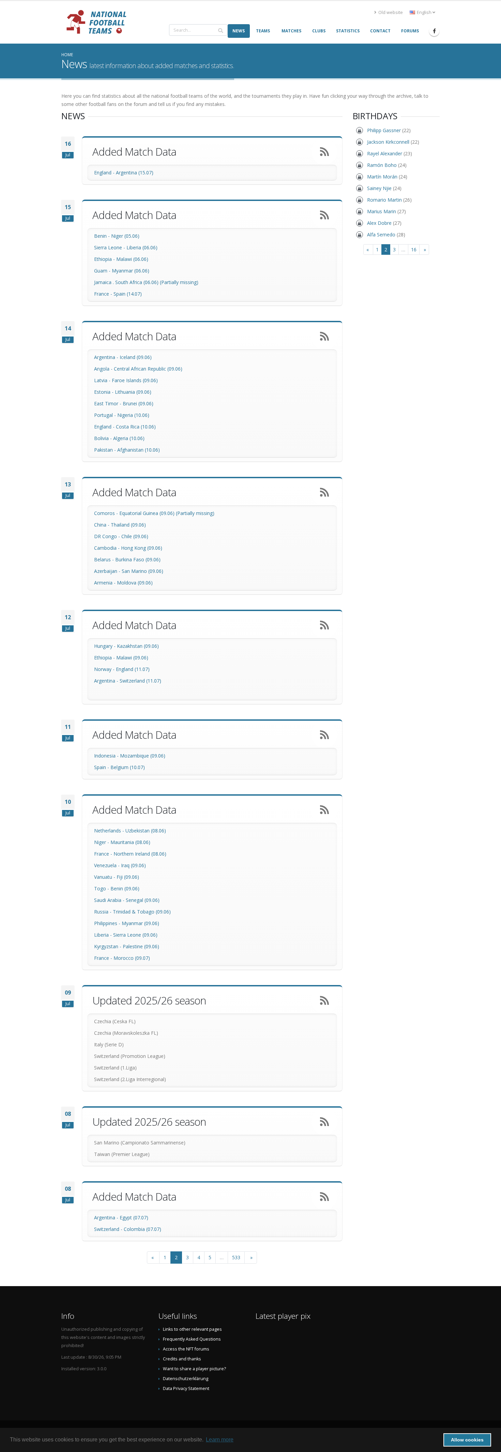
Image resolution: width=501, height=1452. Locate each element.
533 (236, 1257)
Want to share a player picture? (194, 1369)
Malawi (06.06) (132, 259)
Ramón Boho (382, 165)
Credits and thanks (182, 1359)
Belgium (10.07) (127, 767)
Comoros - (106, 513)
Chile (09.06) (134, 536)
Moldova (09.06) (135, 582)
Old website (390, 12)
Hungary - (105, 646)
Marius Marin (381, 211)
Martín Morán (382, 176)
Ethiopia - (105, 259)
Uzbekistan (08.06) (145, 830)
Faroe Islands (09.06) (135, 380)
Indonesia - (107, 755)
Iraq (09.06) (133, 865)
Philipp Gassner (384, 130)
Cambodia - (107, 548)
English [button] (424, 12)
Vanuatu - (105, 877)
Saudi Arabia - (110, 900)
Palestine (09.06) (141, 946)
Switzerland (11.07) (140, 680)
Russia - (103, 911)
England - (105, 172)
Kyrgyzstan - (108, 946)
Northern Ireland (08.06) (139, 853)
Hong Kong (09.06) (141, 548)
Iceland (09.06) (136, 357)
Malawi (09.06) (132, 657)
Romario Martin (384, 200)
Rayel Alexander (384, 153)
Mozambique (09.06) (142, 755)
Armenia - (105, 582)
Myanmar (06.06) (130, 270)
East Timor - (108, 403)
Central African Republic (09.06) (148, 368)
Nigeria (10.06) (133, 415)
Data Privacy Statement (186, 1388)
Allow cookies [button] (467, 1439)
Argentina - (107, 357)
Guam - (103, 270)
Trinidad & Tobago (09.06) (142, 911)
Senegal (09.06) (143, 900)
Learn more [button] (219, 1439)
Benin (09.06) (124, 888)
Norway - (105, 669)
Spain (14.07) (127, 294)
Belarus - (104, 559)
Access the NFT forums (186, 1349)
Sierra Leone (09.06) (135, 935)
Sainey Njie (379, 188)
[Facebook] (434, 31)
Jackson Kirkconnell (388, 142)
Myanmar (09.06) (140, 923)
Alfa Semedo (381, 234)
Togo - (102, 888)
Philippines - (108, 923)
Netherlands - (109, 830)
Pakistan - (105, 450)
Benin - (102, 236)
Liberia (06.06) (141, 247)
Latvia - (103, 380)
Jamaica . (104, 282)
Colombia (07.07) (142, 1229)
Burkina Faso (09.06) (138, 559)
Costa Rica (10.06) (136, 426)
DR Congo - (107, 536)
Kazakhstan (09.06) (138, 646)
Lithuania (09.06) (133, 392)
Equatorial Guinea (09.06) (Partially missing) (166, 513)
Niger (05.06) (125, 236)
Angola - (104, 368)
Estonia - (104, 392)
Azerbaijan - (108, 571)
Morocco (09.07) (131, 958)
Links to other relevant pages (192, 1329)
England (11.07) (133, 669)
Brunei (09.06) (138, 403)
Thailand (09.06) (128, 524)
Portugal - (105, 415)
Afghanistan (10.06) (138, 450)
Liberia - (103, 935)
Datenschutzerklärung (185, 1378)
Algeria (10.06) (129, 438)
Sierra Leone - (110, 247)
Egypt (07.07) (134, 1217)
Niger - (102, 842)
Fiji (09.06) (128, 877)
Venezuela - (107, 865)
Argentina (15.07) (134, 172)
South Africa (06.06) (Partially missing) (156, 282)
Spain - (102, 767)
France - (103, 294)
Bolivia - (103, 438)
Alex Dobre (379, 223)
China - (102, 524)
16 (413, 249)
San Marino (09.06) (142, 571)
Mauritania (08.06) (130, 842)
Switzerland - (109, 1229)
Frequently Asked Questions (192, 1339)
